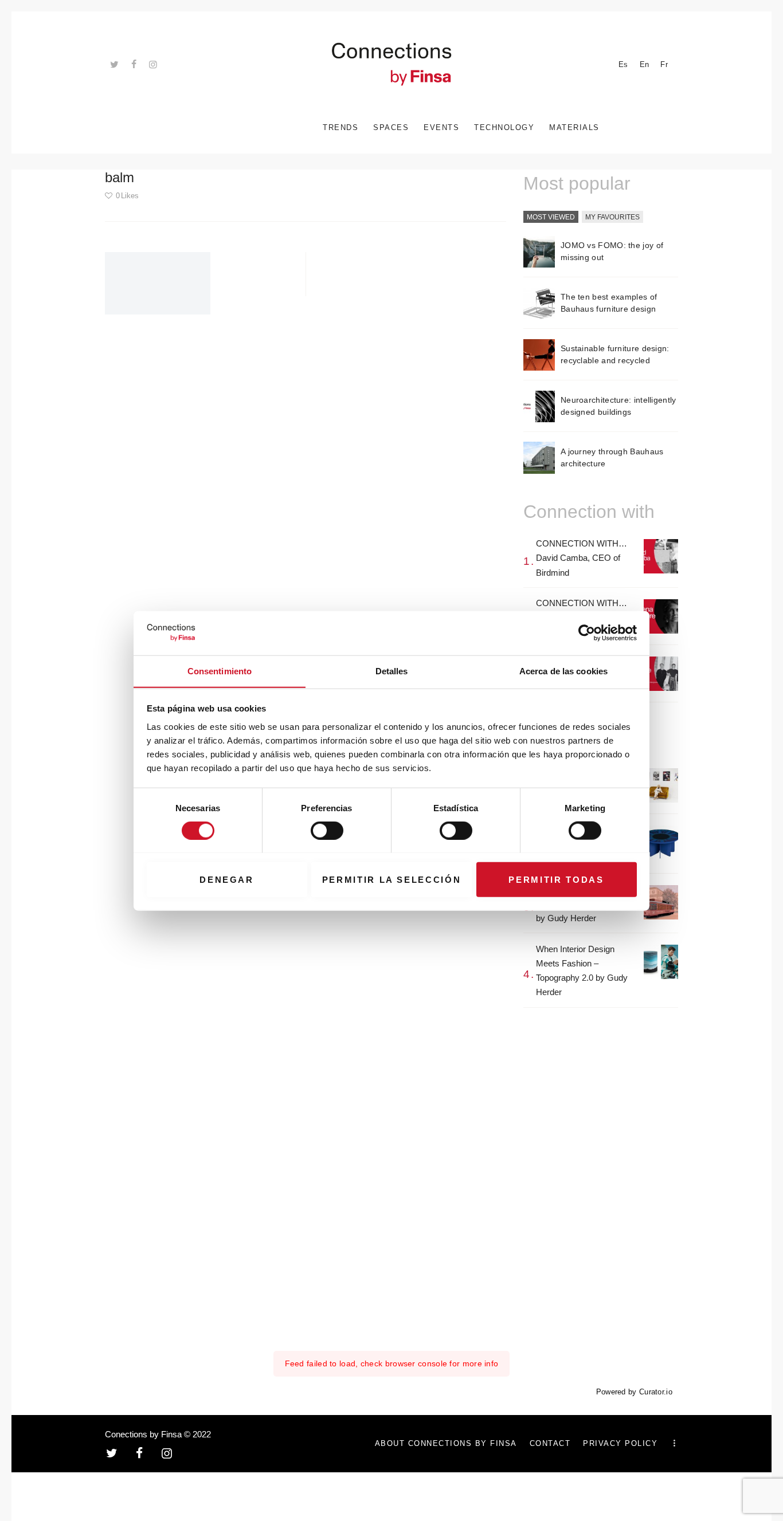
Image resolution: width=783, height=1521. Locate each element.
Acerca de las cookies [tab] (563, 670)
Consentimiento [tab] (219, 670)
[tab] (550, 217)
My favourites (612, 217)
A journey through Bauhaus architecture (612, 457)
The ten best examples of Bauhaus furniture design (609, 302)
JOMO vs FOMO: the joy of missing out (612, 251)
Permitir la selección (391, 879)
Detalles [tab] (391, 670)
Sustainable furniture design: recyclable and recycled (615, 354)
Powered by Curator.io (634, 1392)
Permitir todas (556, 879)
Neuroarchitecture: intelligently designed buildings (618, 405)
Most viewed (551, 217)
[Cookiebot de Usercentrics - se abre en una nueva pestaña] (587, 633)
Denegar (226, 879)
